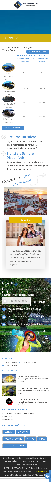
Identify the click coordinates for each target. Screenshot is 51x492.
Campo (30, 439)
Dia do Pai (23, 432)
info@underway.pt (11, 365)
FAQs (38, 461)
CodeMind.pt (41, 471)
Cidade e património (15, 446)
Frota (35, 458)
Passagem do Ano (13, 439)
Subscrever (39, 302)
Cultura (9, 432)
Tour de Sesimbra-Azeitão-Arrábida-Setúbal (18, 413)
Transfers (28, 458)
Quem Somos (8, 458)
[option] (25, 246)
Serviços (19, 458)
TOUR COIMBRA (8, 417)
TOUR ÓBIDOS (7, 420)
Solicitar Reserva (13, 128)
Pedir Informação (37, 52)
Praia (42, 439)
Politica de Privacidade (24, 461)
